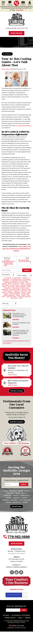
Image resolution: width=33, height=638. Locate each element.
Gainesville (7, 495)
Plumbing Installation (15, 293)
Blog (7, 69)
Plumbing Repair (25, 293)
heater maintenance (21, 286)
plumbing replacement (9, 295)
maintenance (17, 292)
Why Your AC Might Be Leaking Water (23, 260)
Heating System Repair (15, 289)
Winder (20, 298)
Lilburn (8, 498)
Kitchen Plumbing (7, 290)
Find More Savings (16, 391)
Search (27, 270)
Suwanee (23, 295)
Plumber (29, 292)
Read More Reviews (16, 422)
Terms (26, 596)
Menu (3, 5)
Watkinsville (17, 502)
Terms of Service (17, 595)
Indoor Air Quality (26, 289)
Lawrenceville (23, 290)
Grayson (15, 495)
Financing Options (16, 589)
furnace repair (11, 286)
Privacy (24, 596)
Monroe (24, 292)
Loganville (10, 292)
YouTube (16, 572)
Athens (5, 491)
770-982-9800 (16, 3)
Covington (28, 283)
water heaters (14, 298)
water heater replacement (24, 296)
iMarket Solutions (17, 625)
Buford (10, 283)
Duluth (24, 493)
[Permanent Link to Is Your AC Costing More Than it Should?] (7, 325)
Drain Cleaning (5, 285)
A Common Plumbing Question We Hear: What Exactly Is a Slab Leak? (9, 262)
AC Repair (24, 278)
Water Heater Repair (11, 296)
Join (23, 610)
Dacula (17, 493)
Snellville (18, 295)
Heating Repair (15, 288)
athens (27, 282)
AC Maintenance (16, 278)
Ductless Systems (14, 285)
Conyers (23, 283)
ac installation (7, 278)
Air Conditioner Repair (15, 279)
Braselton (4, 283)
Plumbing (6, 293)
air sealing (21, 282)
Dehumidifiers (7, 343)
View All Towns (16, 506)
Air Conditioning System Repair (17, 281)
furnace (4, 286)
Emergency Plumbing (26, 285)
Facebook (21, 572)
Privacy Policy (12, 595)
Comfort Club (16, 283)
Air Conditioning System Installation (19, 280)
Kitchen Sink (16, 290)
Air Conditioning (7, 54)
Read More (19, 10)
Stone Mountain (24, 500)
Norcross (6, 500)
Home (3, 69)
